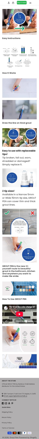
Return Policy (6, 417)
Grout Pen (14, 437)
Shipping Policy (7, 412)
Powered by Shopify (28, 437)
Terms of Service (8, 428)
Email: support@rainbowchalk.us (15, 396)
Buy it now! (21, 2)
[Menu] (30, 2)
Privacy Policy (7, 423)
